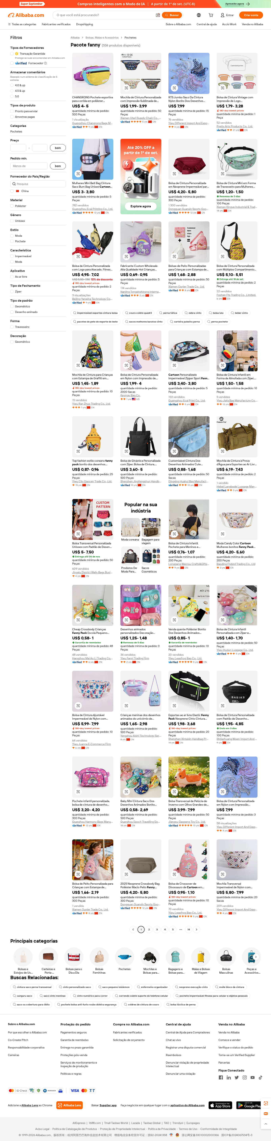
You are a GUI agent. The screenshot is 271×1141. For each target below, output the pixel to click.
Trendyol (177, 1123)
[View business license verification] (171, 1135)
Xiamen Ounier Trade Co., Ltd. (186, 286)
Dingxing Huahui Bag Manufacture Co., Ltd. (188, 481)
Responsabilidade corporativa (26, 1047)
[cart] (212, 15)
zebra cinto (195, 313)
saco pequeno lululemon (116, 987)
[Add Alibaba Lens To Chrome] (69, 1105)
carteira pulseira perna (187, 321)
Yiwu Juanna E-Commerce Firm (91, 744)
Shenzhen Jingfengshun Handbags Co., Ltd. (140, 481)
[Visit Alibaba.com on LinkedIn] (228, 1077)
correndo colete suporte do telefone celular (143, 995)
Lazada (135, 1123)
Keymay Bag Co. (130, 395)
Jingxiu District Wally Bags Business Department (92, 572)
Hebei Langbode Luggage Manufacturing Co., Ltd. (237, 486)
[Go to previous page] (133, 929)
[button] (158, 15)
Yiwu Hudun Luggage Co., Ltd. (235, 650)
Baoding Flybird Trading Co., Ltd (236, 564)
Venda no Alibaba (228, 1032)
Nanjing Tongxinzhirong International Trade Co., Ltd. (140, 291)
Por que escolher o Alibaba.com (27, 1032)
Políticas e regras (71, 1073)
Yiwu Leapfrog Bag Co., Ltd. (185, 658)
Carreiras (13, 1055)
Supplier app (108, 1105)
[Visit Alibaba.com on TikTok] (260, 1077)
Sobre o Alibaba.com (21, 1024)
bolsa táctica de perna (183, 1004)
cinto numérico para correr (92, 995)
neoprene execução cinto (193, 987)
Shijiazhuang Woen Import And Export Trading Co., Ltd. (237, 738)
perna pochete (219, 321)
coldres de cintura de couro (143, 1004)
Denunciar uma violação (180, 1073)
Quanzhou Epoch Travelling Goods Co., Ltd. (140, 821)
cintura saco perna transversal (34, 987)
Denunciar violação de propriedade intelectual (187, 1064)
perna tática (170, 313)
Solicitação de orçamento (129, 1040)
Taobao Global (151, 1123)
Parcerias (224, 1062)
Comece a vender (229, 1040)
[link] (266, 1103)
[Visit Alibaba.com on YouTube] (252, 1077)
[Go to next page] (196, 929)
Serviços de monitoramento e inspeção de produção (79, 1064)
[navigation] (38, 484)
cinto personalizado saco (77, 987)
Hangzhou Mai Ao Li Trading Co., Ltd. (92, 658)
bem (58, 148)
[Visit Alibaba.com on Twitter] (236, 1077)
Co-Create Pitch (18, 1040)
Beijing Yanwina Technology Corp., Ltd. (92, 298)
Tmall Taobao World (116, 1123)
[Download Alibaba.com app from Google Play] (249, 1105)
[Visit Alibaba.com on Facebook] (220, 1077)
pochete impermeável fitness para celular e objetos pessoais (214, 995)
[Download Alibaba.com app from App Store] (220, 1105)
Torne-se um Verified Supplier (236, 1055)
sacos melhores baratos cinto (145, 321)
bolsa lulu (218, 313)
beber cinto (241, 313)
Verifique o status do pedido (235, 1047)
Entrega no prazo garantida (77, 1047)
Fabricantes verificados (127, 1032)
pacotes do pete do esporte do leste (97, 321)
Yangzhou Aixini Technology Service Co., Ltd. (140, 735)
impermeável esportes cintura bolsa (97, 313)
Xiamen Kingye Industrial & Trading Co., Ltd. (237, 207)
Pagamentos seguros (74, 1032)
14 (188, 929)
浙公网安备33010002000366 (200, 1135)
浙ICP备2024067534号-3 (236, 1135)
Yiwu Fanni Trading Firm (134, 658)
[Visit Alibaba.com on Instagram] (244, 1077)
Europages (193, 1123)
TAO (166, 1123)
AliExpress (79, 1123)
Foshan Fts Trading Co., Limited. (236, 294)
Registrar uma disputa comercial (186, 1047)
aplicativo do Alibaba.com (187, 1105)
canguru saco (24, 995)
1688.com (95, 1123)
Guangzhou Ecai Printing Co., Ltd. (92, 208)
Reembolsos (173, 1055)
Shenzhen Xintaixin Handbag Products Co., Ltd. (188, 738)
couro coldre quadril (140, 313)
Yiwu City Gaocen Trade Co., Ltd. (92, 481)
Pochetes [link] (130, 37)
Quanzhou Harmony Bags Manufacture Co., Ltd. (92, 821)
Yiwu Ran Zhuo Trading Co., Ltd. (91, 403)
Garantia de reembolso (74, 1040)
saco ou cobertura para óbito (33, 1004)
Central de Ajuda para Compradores (188, 1032)
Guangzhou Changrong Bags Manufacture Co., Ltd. (92, 123)
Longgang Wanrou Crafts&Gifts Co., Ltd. (188, 564)
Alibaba (75, 37)
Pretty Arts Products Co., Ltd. (235, 126)
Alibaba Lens (29, 1105)
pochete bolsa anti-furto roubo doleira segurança (88, 1004)
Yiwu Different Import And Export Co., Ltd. (188, 123)
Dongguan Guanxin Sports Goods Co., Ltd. (188, 208)
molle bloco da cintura (231, 987)
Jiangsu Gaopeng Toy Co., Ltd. (187, 821)
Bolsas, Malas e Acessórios (102, 37)
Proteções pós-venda (74, 1055)
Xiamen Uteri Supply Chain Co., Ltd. (140, 118)
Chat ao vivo (173, 1040)
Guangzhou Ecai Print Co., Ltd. (186, 400)
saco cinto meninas (54, 995)
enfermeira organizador (154, 987)
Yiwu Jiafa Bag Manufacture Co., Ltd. (237, 400)
